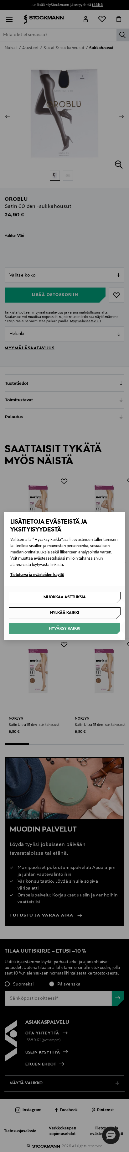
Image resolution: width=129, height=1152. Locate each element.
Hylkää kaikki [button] (64, 613)
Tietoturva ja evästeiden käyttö (37, 575)
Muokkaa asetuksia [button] (65, 597)
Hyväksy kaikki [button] (64, 628)
